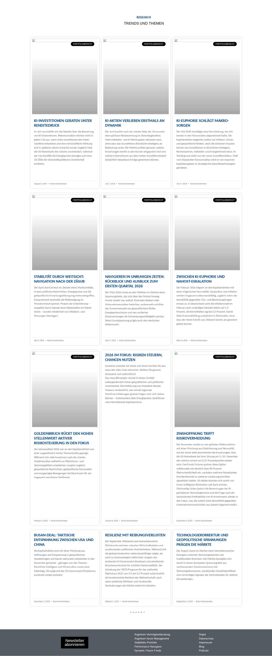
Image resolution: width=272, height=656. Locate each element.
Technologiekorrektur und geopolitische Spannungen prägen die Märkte (202, 540)
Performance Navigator (148, 646)
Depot (202, 634)
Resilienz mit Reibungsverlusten (135, 535)
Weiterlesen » (41, 170)
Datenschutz (206, 638)
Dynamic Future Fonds (147, 650)
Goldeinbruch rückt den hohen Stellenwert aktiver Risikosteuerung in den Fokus (63, 438)
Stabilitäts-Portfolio (145, 642)
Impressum (205, 642)
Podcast (204, 650)
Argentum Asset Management (151, 638)
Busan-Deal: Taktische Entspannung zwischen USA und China (64, 540)
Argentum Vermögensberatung (152, 634)
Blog (201, 646)
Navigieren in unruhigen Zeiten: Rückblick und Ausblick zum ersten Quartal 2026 (134, 281)
